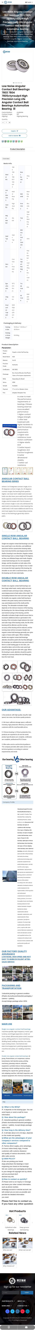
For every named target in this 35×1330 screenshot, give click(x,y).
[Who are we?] (10, 1243)
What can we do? (25, 1250)
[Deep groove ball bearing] (24, 1220)
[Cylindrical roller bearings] (11, 1220)
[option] (11, 1222)
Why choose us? (8, 1266)
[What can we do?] (25, 1243)
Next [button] (32, 1222)
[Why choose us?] (10, 1259)
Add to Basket (13, 136)
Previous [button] (3, 1222)
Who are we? (7, 1250)
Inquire (13, 131)
